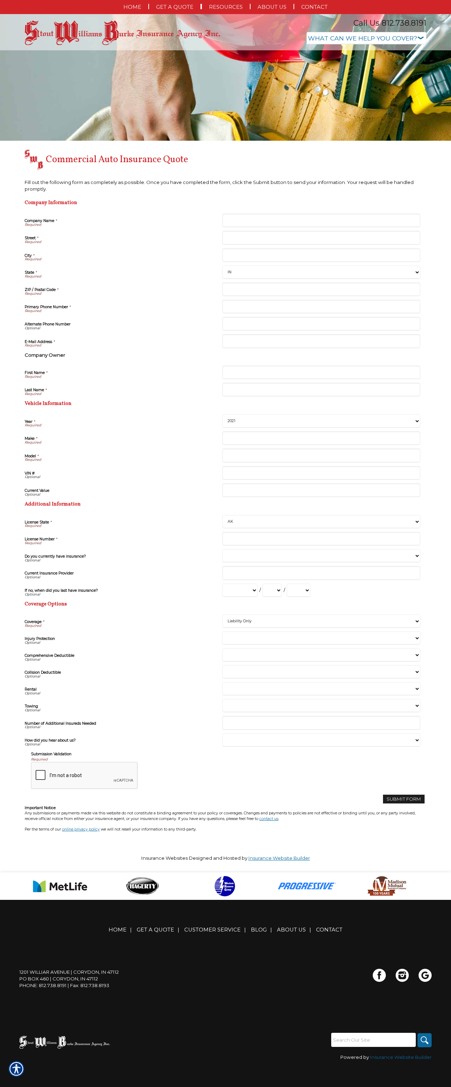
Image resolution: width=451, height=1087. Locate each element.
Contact (329, 930)
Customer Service (212, 930)
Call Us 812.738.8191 (389, 23)
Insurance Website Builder (279, 858)
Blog (259, 930)
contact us (268, 818)
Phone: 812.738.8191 (43, 985)
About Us (291, 930)
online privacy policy (81, 829)
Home (117, 930)
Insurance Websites (164, 858)
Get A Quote (155, 930)
